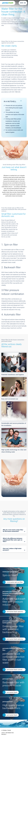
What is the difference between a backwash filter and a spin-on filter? (12, 540)
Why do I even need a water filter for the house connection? (13, 530)
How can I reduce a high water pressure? (12, 549)
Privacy (3, 734)
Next (12, 490)
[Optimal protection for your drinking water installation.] (14, 803)
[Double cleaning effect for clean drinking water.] (14, 779)
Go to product (8, 823)
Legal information (7, 732)
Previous (7, 490)
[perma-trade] (7, 3)
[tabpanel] (14, 16)
